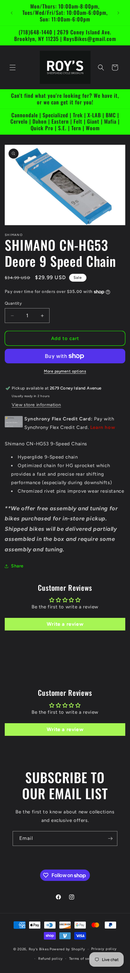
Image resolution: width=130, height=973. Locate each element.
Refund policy (50, 959)
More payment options (65, 371)
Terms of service (83, 959)
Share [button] (17, 566)
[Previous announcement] (12, 13)
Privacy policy (104, 949)
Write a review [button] (65, 624)
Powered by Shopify (67, 949)
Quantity (13, 303)
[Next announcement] (118, 13)
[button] (13, 67)
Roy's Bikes (39, 949)
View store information (36, 404)
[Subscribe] (110, 838)
